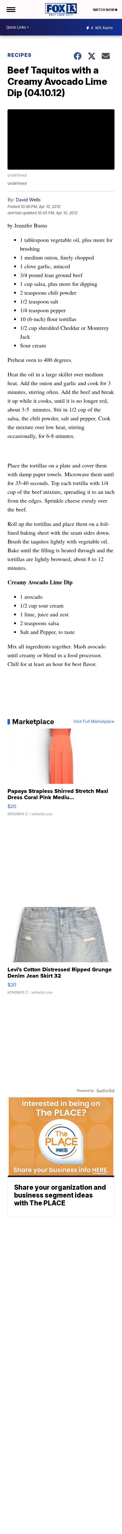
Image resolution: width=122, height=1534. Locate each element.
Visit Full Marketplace (94, 721)
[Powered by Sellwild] (105, 1091)
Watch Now (104, 10)
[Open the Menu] (10, 9)
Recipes (20, 55)
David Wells (28, 200)
